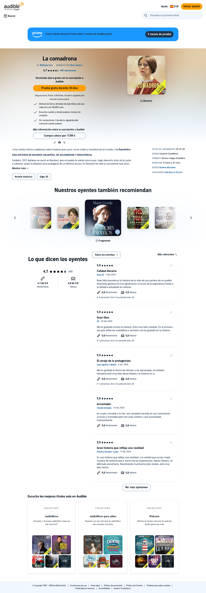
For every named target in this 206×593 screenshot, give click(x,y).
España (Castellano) (122, 588)
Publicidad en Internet (85, 588)
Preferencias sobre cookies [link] (158, 585)
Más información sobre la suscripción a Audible (59, 129)
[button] (55, 142)
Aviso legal (95, 585)
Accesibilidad (104, 588)
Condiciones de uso (78, 585)
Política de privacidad (113, 585)
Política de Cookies (134, 585)
